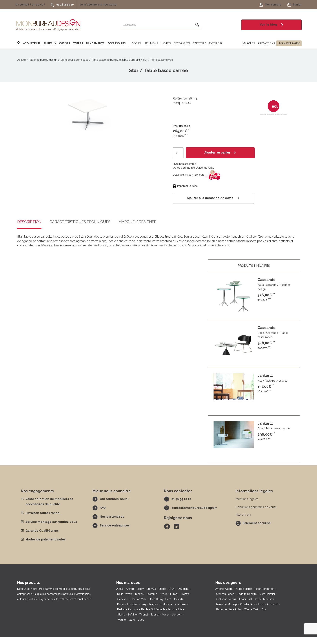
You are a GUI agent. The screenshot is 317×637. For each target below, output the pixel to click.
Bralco (162, 588)
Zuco (141, 619)
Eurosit (174, 593)
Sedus (171, 609)
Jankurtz (178, 599)
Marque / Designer (137, 222)
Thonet (143, 614)
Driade (163, 593)
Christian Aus (247, 604)
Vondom (177, 614)
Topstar (155, 614)
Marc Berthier (267, 593)
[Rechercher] (197, 24)
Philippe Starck (243, 588)
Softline (132, 614)
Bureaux (49, 43)
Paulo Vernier (224, 609)
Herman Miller (139, 599)
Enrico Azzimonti (268, 604)
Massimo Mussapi (226, 604)
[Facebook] (167, 526)
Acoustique (32, 43)
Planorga (133, 609)
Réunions (151, 43)
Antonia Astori (223, 588)
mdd (162, 604)
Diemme (152, 593)
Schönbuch (158, 609)
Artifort (130, 588)
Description (29, 222)
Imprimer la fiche (187, 185)
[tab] (29, 224)
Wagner (122, 619)
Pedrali (121, 609)
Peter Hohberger (264, 588)
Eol (188, 103)
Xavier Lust (245, 599)
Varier (165, 614)
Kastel (120, 604)
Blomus (151, 588)
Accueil (137, 43)
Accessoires (117, 43)
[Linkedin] (176, 526)
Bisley (140, 588)
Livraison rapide (289, 43)
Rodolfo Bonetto (247, 593)
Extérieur (216, 43)
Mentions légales (247, 499)
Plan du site (243, 515)
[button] (31, 4)
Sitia (180, 609)
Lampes (166, 43)
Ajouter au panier (217, 152)
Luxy (144, 604)
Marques (249, 43)
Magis (152, 604)
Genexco (122, 599)
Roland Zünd (242, 609)
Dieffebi (139, 593)
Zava (132, 619)
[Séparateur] (128, 43)
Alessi (119, 588)
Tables (78, 43)
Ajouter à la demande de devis (210, 198)
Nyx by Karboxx (176, 604)
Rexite (144, 609)
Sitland (121, 614)
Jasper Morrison (264, 599)
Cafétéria (199, 43)
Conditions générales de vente (256, 507)
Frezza (185, 593)
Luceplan (132, 604)
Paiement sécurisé (257, 523)
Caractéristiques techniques (80, 222)
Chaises (64, 43)
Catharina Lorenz (226, 599)
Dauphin (183, 588)
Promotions (266, 43)
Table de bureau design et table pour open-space (58, 59)
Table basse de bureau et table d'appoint (115, 59)
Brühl (172, 588)
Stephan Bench (225, 593)
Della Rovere (124, 593)
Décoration (182, 43)
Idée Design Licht (160, 599)
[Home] (18, 43)
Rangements (95, 43)
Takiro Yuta (259, 609)
